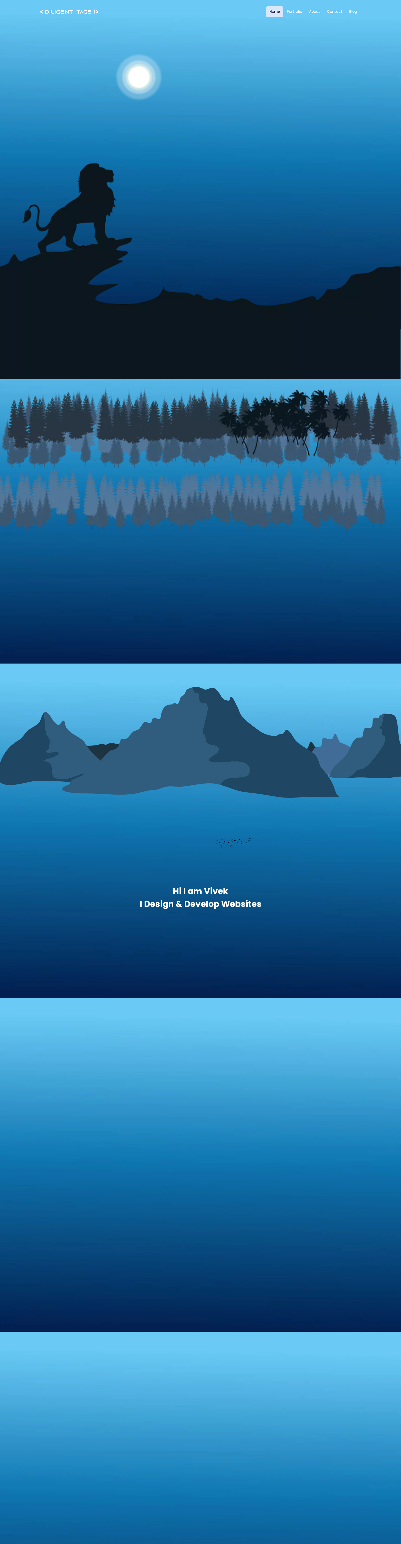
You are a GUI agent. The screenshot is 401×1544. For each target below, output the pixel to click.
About (314, 11)
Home (274, 11)
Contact (334, 11)
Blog (353, 11)
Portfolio (294, 11)
